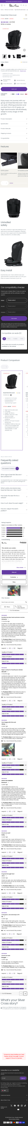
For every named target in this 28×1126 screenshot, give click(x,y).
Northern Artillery (15, 1119)
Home (2, 9)
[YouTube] (18, 1109)
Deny (14, 582)
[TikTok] (25, 1105)
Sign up (23, 1078)
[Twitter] (11, 1105)
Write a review (6, 24)
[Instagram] (21, 1105)
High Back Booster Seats (20, 9)
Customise (13, 577)
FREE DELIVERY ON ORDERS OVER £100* (14, 1)
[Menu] (2, 5)
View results (14, 318)
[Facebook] (14, 1105)
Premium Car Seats (9, 9)
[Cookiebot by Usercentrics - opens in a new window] (20, 543)
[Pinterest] (18, 1105)
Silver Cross (11, 1117)
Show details (20, 567)
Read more (23, 71)
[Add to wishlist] (26, 15)
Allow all (14, 572)
